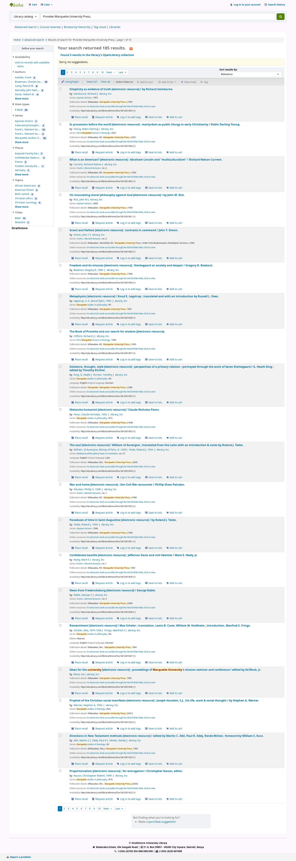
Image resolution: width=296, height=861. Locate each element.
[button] (32, 5)
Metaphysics (144, 296)
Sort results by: (228, 69)
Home (17, 40)
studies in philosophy (92, 304)
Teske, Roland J (141, 450)
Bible (18, 218)
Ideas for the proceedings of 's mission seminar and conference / (165, 669)
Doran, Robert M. (25, 94)
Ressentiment (160, 625)
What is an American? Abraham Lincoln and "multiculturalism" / (146, 159)
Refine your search (33, 48)
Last (121, 72)
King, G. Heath (82, 375)
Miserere (20, 222)
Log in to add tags (130, 117)
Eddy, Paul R (99, 740)
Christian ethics (24, 198)
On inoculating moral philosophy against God (127, 195)
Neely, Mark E (81, 560)
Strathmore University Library (18, 4)
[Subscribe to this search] (131, 48)
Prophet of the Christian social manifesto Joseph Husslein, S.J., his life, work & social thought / (164, 700)
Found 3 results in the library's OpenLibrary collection (97, 55)
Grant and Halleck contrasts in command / (124, 230)
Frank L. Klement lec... (27, 129)
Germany (20, 170)
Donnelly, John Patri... (27, 90)
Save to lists (155, 117)
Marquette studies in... (28, 138)
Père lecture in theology (93, 132)
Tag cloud (100, 27)
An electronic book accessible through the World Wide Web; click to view (121, 106)
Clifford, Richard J (84, 336)
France (19, 162)
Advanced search (26, 27)
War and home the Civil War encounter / (127, 484)
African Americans (25, 186)
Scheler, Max (87, 630)
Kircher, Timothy (102, 375)
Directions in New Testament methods (167, 736)
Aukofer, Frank (23, 77)
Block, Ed (79, 674)
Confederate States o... (28, 158)
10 (102, 72)
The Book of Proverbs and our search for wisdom (117, 331)
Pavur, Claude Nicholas (91, 414)
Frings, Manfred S (114, 630)
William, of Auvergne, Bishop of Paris (100, 450)
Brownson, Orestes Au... (28, 82)
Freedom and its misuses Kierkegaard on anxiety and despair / (141, 265)
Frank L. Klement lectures (89, 168)
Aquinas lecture (24, 121)
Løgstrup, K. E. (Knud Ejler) (93, 301)
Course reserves (50, 27)
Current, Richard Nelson (88, 164)
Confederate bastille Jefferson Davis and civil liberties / (134, 555)
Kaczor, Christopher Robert (93, 776)
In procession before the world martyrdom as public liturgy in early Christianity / (155, 124)
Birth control (22, 194)
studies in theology (91, 709)
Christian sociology (26, 202)
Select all (92, 82)
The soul (156, 445)
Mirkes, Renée (117, 740)
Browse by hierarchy (77, 27)
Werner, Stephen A (88, 705)
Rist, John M (80, 199)
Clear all (105, 82)
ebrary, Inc (105, 94)
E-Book (19, 110)
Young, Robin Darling (86, 129)
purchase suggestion (162, 822)
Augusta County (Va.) (27, 153)
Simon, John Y (81, 235)
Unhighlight (71, 82)
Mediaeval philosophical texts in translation (97, 453)
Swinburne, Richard (85, 94)
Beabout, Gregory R (89, 270)
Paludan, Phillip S (87, 489)
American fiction (24, 190)
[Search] (281, 16)
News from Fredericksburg (113, 590)
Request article (104, 117)
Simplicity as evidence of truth (121, 89)
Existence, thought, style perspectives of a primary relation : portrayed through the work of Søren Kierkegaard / (172, 368)
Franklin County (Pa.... (27, 166)
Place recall (81, 117)
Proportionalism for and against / (126, 771)
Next (110, 72)
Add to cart (175, 117)
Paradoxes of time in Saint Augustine (123, 520)
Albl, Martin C (81, 740)
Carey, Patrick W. (24, 86)
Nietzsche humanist (115, 409)
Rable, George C (83, 595)
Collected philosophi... (27, 125)
